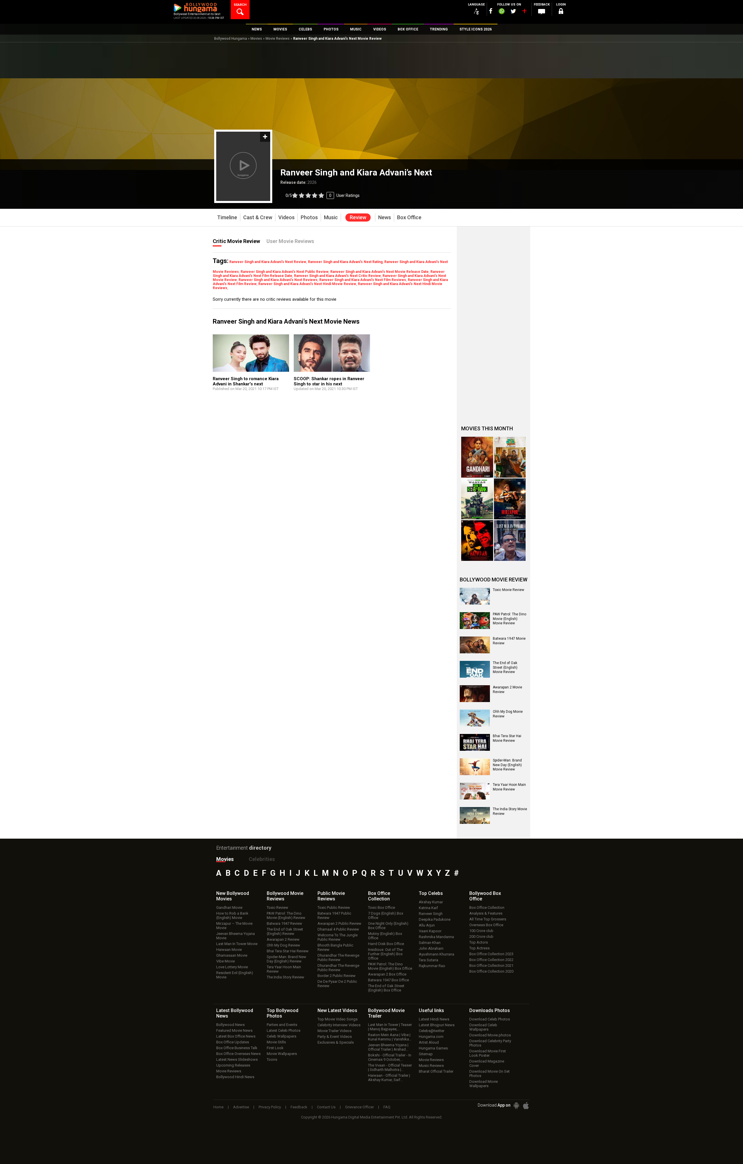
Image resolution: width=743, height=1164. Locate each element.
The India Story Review (285, 977)
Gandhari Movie (229, 907)
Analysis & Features (485, 913)
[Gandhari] (477, 457)
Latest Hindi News (434, 1019)
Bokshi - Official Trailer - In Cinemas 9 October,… (389, 1057)
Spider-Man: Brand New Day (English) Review (286, 959)
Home (218, 1107)
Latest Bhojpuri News (437, 1025)
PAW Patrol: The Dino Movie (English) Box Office (390, 966)
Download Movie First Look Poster (487, 1053)
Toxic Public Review (334, 907)
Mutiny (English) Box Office (385, 935)
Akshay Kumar (431, 902)
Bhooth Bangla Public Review (335, 947)
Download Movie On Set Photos (489, 1073)
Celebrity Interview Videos (339, 1025)
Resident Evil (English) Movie (234, 975)
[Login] (561, 12)
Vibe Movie (225, 961)
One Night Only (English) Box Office (388, 925)
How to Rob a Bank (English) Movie (232, 915)
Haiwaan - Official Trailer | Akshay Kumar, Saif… (389, 1077)
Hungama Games (433, 1048)
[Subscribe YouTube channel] (524, 12)
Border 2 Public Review (337, 975)
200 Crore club (481, 936)
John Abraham (431, 948)
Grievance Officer (359, 1107)
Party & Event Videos (335, 1036)
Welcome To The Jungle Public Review (338, 937)
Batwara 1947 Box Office (388, 980)
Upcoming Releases (233, 1065)
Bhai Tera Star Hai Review (288, 951)
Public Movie (331, 896)
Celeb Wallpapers (281, 1036)
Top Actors (478, 942)
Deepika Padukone (434, 919)
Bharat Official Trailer (436, 1071)
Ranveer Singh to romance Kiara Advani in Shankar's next (246, 381)
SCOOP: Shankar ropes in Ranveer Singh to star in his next (329, 381)
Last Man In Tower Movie (236, 944)
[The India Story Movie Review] (475, 815)
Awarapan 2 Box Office (387, 974)
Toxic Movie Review (508, 590)
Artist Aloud (429, 1042)
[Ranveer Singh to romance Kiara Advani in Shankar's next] (251, 355)
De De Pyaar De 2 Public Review (337, 983)
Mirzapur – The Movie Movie (234, 925)
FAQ (386, 1107)
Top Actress (479, 948)
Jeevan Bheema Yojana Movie (235, 935)
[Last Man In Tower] (510, 540)
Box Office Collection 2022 (491, 960)
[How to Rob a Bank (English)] (477, 498)
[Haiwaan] (477, 540)
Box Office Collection (486, 907)
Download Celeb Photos (489, 1019)
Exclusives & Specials (336, 1042)
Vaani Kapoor (430, 931)
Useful (431, 1010)
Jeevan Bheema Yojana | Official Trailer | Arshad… (388, 1047)
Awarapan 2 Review (283, 939)
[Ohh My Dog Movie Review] (475, 718)
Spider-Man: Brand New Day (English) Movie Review (507, 764)
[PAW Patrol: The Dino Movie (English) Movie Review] (475, 620)
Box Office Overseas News (238, 1053)
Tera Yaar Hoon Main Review (284, 969)
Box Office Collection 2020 (491, 971)
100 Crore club (481, 931)
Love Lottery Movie (232, 967)
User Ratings (348, 195)
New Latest (337, 1010)
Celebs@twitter (431, 1031)
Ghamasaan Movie (231, 955)
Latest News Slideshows (237, 1059)
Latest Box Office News (235, 1036)
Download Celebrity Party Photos (490, 1043)
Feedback (299, 1107)
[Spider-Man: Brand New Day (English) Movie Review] (475, 766)
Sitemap (426, 1054)
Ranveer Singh (431, 913)
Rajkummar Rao (432, 966)
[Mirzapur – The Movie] (510, 498)
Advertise (241, 1107)
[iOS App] (526, 1105)
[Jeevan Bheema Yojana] (510, 457)
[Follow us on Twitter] (513, 11)
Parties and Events (282, 1024)
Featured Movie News (234, 1030)
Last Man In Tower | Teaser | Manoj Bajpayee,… (390, 1026)
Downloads (489, 1010)
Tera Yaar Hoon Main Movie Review (509, 787)
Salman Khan (430, 942)
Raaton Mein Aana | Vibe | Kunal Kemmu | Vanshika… (390, 1037)
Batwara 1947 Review (284, 923)
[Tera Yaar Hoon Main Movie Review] (475, 791)
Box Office (379, 896)
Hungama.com (431, 1036)
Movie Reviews (278, 39)
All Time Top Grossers (487, 919)
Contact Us (326, 1107)
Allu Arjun (427, 925)
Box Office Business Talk (236, 1048)
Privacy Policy (270, 1107)
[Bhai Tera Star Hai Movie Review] (475, 742)
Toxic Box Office (381, 907)
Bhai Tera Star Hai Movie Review (507, 738)
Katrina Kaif (428, 908)
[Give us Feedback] (541, 12)
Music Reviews (431, 1065)
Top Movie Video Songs (338, 1019)
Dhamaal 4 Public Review (338, 929)
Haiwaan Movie (229, 949)
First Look (275, 1048)
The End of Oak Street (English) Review (285, 931)
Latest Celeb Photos (283, 1030)
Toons (272, 1059)
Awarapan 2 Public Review (339, 923)
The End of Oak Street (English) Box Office (386, 988)
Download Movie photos (490, 1035)
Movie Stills (276, 1042)
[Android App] (516, 1105)
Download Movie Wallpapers (483, 1083)
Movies (256, 39)
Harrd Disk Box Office (386, 944)
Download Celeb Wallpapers (483, 1027)
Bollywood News (230, 1024)
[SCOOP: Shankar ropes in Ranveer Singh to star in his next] (332, 355)
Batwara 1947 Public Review (334, 915)
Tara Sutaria (428, 960)
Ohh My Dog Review (283, 945)
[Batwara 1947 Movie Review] (475, 645)
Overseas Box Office (486, 925)
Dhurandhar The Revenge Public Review (338, 957)
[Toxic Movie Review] (475, 596)
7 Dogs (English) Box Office (385, 915)
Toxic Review (277, 907)
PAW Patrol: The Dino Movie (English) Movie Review (509, 618)
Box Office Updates (232, 1042)
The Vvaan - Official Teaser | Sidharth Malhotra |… (390, 1067)
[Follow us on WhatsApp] (501, 12)
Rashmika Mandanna (436, 937)
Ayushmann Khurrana (436, 954)
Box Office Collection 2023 (491, 954)
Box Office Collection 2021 (491, 965)
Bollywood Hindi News (235, 1077)
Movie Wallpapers (282, 1053)
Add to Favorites (265, 137)
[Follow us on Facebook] (491, 11)
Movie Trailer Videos (334, 1031)
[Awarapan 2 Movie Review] (475, 693)
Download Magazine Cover (486, 1063)
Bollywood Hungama (230, 39)
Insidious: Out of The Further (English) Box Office (385, 953)
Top (431, 893)
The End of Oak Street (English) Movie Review (505, 667)
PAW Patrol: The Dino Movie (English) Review (286, 915)
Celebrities (262, 859)
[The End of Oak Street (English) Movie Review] (475, 669)
